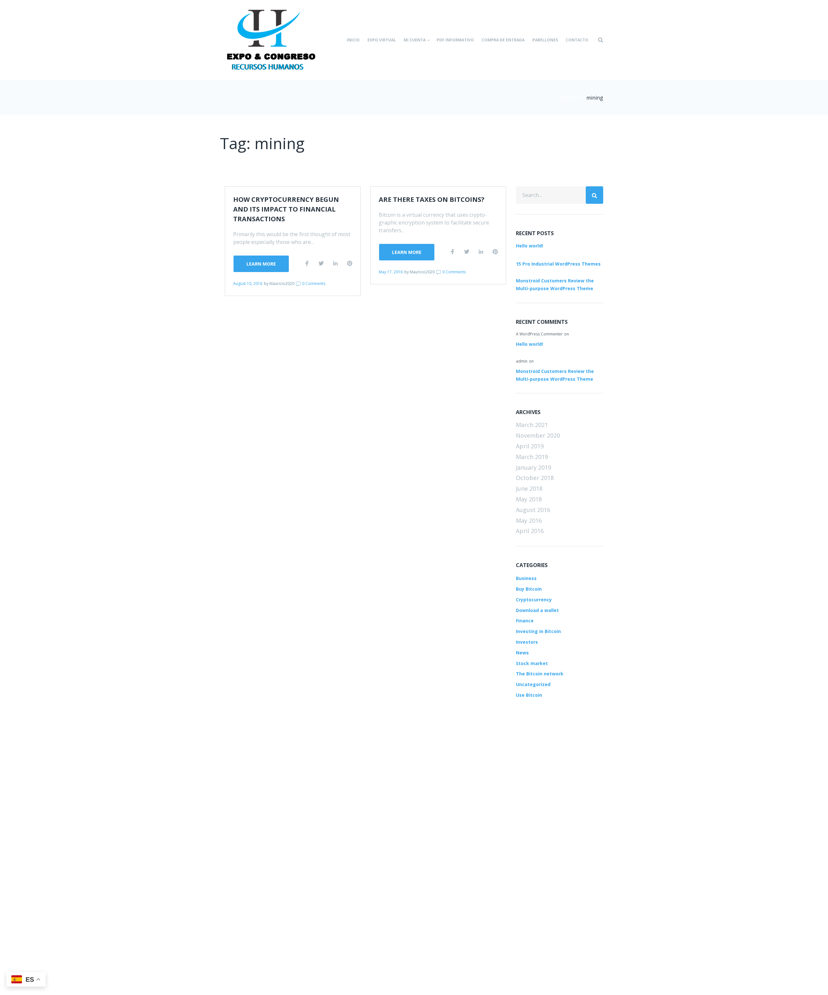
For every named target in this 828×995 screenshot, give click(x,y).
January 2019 (533, 467)
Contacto (577, 40)
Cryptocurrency (534, 599)
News (522, 653)
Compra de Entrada (503, 40)
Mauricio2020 (281, 283)
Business (526, 578)
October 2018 (535, 478)
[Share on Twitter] (321, 263)
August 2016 (533, 510)
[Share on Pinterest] (349, 263)
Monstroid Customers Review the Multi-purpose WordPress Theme (555, 284)
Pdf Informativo (455, 40)
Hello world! (529, 246)
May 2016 (529, 520)
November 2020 (538, 435)
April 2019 (530, 446)
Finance (525, 621)
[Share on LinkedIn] (335, 263)
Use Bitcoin (529, 695)
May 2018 (529, 499)
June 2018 (529, 488)
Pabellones (545, 40)
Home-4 (569, 97)
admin (522, 361)
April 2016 (530, 531)
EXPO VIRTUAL (381, 40)
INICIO (353, 40)
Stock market (532, 663)
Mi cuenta (415, 40)
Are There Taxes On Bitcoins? (432, 199)
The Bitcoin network (539, 674)
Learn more (261, 264)
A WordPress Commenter (539, 334)
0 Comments (313, 283)
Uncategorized (533, 684)
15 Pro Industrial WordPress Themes (558, 264)
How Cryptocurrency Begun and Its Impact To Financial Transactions (286, 209)
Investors (527, 642)
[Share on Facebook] (307, 263)
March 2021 (532, 425)
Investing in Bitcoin (538, 631)
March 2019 (532, 457)
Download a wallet (537, 610)
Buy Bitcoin (529, 589)
